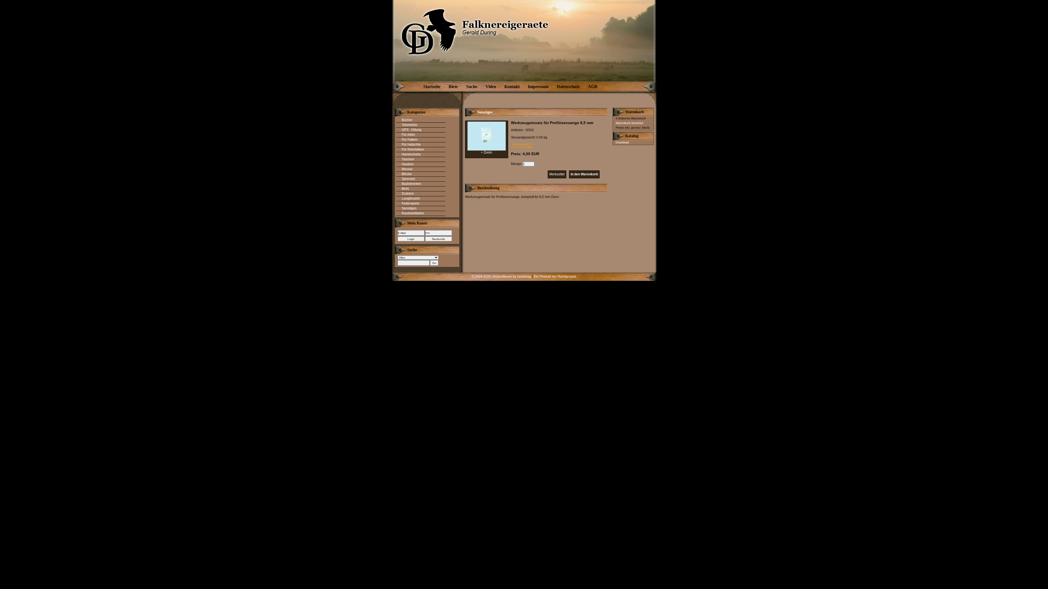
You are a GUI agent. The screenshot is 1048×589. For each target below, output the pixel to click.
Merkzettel (557, 174)
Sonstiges (409, 208)
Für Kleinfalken (413, 149)
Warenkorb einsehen (629, 123)
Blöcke (407, 174)
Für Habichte (411, 144)
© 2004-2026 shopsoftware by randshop (501, 276)
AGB (592, 86)
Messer (407, 169)
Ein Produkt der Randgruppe (555, 276)
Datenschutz (568, 86)
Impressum (538, 86)
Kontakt (512, 86)
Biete (453, 86)
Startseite (431, 86)
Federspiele (410, 203)
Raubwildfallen (413, 213)
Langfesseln (411, 198)
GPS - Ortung (411, 130)
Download (622, 142)
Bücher (407, 120)
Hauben (408, 164)
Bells (405, 189)
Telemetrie (409, 125)
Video (491, 86)
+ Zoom (486, 152)
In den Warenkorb (584, 174)
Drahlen (408, 194)
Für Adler (408, 135)
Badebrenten (411, 184)
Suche (471, 86)
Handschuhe (411, 154)
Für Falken (410, 140)
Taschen (408, 159)
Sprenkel (408, 179)
